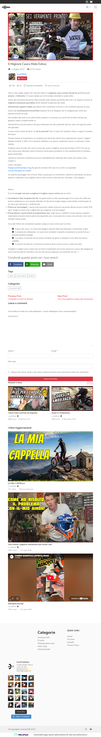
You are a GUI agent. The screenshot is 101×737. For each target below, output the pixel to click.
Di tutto (41, 640)
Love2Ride (21, 74)
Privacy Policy (73, 645)
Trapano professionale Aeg (19, 167)
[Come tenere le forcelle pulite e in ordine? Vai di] (17, 684)
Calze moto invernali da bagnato (22, 412)
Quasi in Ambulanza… (61, 412)
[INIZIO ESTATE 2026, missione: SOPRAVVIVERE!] (11, 678)
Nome (11, 351)
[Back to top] (7, 722)
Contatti (70, 642)
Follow (23, 78)
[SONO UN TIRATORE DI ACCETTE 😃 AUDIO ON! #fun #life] (31, 678)
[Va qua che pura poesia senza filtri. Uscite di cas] (24, 691)
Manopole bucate (16, 603)
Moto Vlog (42, 646)
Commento (13, 316)
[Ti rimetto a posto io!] (31, 698)
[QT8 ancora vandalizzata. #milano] (24, 698)
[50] (24, 678)
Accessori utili (14, 288)
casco (11, 276)
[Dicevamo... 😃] (24, 684)
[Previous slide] (88, 382)
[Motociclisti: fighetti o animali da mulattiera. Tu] (11, 705)
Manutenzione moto (46, 643)
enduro (31, 276)
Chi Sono (71, 639)
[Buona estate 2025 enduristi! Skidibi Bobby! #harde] (17, 678)
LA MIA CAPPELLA (16, 483)
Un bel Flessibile (15, 170)
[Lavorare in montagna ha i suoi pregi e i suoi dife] (11, 691)
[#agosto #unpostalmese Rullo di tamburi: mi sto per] (31, 705)
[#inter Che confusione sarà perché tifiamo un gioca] (31, 691)
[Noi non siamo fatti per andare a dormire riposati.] (17, 691)
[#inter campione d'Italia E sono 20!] (11, 698)
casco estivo (21, 276)
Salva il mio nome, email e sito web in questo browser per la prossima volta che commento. (50, 372)
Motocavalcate (44, 649)
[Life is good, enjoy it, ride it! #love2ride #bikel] (11, 684)
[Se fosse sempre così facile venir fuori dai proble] (31, 684)
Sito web (12, 361)
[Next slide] (91, 382)
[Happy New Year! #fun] (17, 705)
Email (54, 351)
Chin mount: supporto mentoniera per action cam (30, 544)
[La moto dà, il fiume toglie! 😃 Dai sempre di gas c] (17, 698)
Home (69, 636)
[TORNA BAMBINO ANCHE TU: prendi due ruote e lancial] (24, 705)
